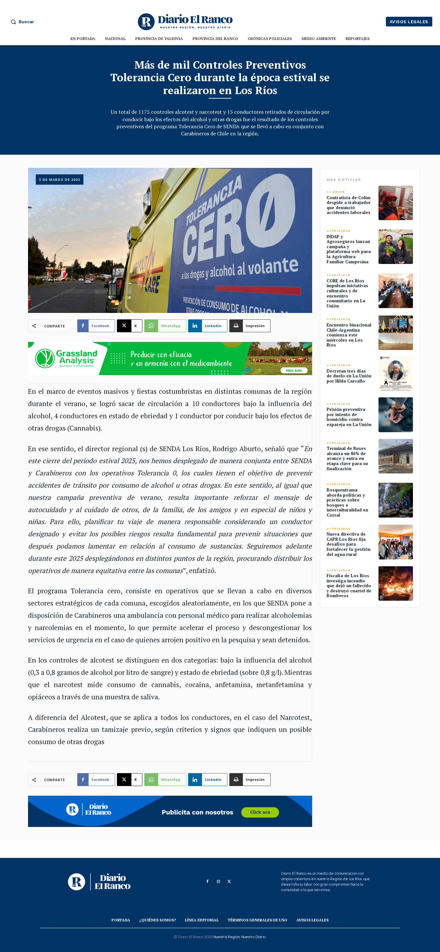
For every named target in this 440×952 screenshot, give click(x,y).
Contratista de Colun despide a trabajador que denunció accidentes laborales (349, 205)
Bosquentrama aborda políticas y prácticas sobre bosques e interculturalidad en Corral (347, 502)
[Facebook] (207, 882)
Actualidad (339, 230)
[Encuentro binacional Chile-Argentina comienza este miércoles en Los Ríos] (395, 333)
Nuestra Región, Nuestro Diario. (240, 937)
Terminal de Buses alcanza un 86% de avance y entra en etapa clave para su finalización (347, 458)
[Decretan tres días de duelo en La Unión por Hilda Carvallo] (395, 373)
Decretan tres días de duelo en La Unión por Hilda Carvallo (349, 376)
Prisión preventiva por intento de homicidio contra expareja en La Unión (349, 416)
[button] (21, 21)
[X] (229, 882)
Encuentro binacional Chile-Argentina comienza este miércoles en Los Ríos (349, 335)
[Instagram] (218, 882)
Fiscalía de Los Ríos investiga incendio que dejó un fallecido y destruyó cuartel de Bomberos (349, 585)
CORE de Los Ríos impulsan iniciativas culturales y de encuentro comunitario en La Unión (347, 293)
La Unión (336, 191)
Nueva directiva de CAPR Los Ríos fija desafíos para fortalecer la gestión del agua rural (348, 544)
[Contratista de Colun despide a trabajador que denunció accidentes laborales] (395, 203)
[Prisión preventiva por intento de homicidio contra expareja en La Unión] (395, 414)
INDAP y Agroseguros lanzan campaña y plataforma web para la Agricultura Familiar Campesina (349, 249)
